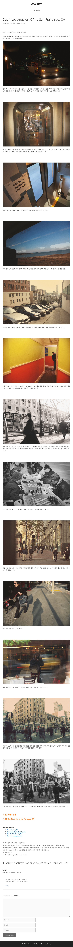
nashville (35, 845)
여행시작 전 (8, 852)
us (28, 847)
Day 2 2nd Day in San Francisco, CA (16, 855)
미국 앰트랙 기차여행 (11, 843)
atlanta (18, 845)
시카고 (19, 850)
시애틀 (14, 850)
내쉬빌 (52, 847)
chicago (23, 845)
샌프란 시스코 (7, 850)
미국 (64, 847)
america (7, 845)
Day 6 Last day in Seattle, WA (16, 832)
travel (16, 847)
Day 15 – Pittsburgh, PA (14, 834)
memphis (29, 845)
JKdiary (36, 3)
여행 (33, 850)
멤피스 (60, 847)
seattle (11, 847)
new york (42, 845)
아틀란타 (24, 850)
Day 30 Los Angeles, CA (14, 836)
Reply (7, 885)
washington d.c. (34, 847)
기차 (41, 847)
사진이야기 (21, 843)
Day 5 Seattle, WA (12, 830)
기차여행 (46, 847)
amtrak (13, 845)
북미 (67, 847)
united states (23, 847)
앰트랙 (30, 850)
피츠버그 (46, 850)
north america (49, 845)
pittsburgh (58, 845)
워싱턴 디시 (39, 850)
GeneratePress (46, 944)
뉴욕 (55, 847)
